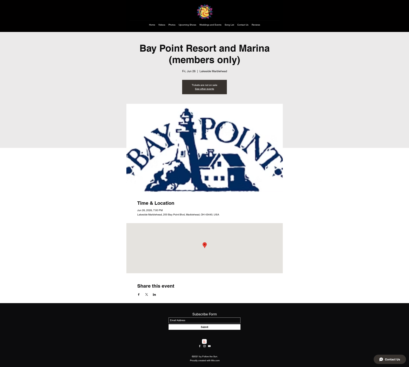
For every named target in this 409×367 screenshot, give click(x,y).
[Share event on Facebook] (138, 294)
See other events (204, 88)
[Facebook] (199, 346)
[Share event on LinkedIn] (154, 294)
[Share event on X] (146, 294)
